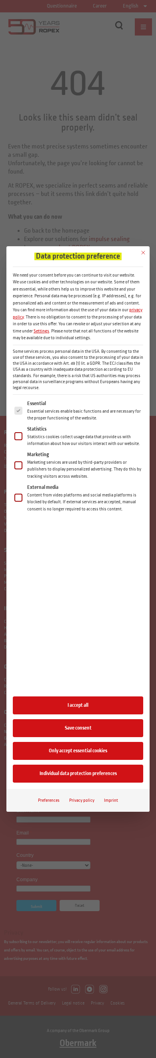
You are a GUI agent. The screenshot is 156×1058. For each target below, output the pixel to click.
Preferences (49, 800)
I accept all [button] (78, 705)
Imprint (111, 800)
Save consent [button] (78, 728)
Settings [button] (41, 330)
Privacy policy (81, 800)
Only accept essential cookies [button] (78, 750)
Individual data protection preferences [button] (78, 773)
